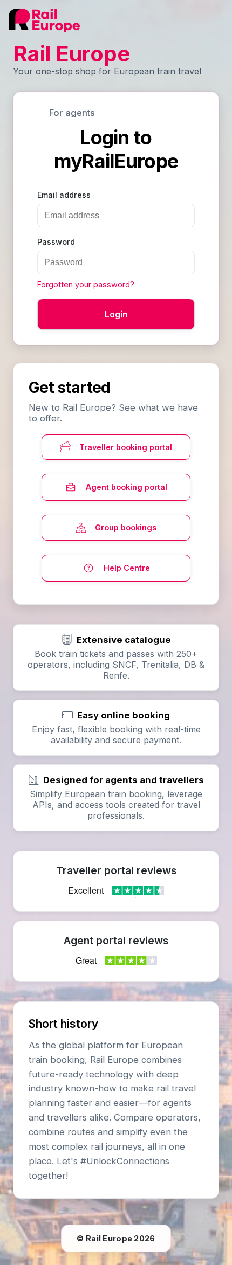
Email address (64, 194)
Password (56, 241)
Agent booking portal (126, 487)
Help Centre (127, 567)
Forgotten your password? (85, 284)
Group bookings (125, 527)
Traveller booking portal (125, 447)
